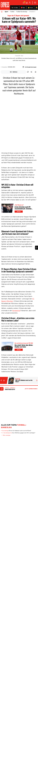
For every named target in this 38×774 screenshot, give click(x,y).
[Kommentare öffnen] (36, 248)
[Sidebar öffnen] (35, 3)
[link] (5, 5)
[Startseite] (2, 11)
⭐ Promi (30, 7)
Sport (6, 11)
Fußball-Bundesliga (21, 11)
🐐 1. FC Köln (14, 7)
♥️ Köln (23, 7)
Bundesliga (16, 310)
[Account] (29, 2)
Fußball (12, 11)
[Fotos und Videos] (27, 3)
